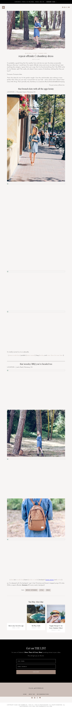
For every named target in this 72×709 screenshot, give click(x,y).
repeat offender (31, 590)
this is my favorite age (16, 626)
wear (48, 590)
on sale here (16, 355)
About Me (32, 694)
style (42, 590)
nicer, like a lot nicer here (55, 355)
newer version (30, 355)
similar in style (33, 579)
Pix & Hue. (49, 706)
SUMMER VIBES (43, 53)
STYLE (35, 53)
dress (10, 355)
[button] (3, 7)
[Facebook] (63, 7)
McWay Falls (36, 626)
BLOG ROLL (28, 53)
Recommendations (43, 694)
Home (25, 694)
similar (42, 355)
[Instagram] (67, 7)
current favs (50, 1)
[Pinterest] (65, 7)
